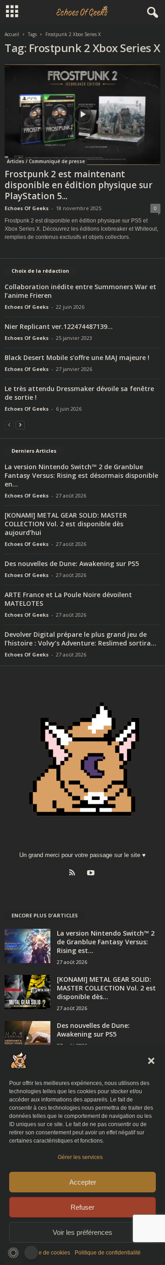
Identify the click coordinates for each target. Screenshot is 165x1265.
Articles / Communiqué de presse (46, 161)
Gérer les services (80, 1157)
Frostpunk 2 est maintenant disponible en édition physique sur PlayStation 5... (79, 185)
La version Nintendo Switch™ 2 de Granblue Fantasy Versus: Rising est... (105, 942)
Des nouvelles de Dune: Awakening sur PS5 (72, 563)
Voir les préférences (82, 1232)
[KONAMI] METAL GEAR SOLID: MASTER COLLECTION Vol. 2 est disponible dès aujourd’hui (66, 524)
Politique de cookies (45, 1252)
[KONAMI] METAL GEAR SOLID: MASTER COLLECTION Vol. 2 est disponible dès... (106, 988)
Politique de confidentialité (108, 1252)
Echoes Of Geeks (27, 208)
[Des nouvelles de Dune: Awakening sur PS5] (27, 1038)
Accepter (82, 1182)
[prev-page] (9, 424)
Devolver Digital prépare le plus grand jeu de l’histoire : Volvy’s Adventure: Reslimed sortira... (80, 638)
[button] (151, 1060)
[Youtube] (91, 873)
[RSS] (74, 873)
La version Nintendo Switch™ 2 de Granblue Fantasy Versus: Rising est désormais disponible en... (81, 475)
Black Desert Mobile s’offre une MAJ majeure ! (77, 357)
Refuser (82, 1207)
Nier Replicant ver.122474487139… (59, 326)
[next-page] (20, 424)
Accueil (12, 34)
